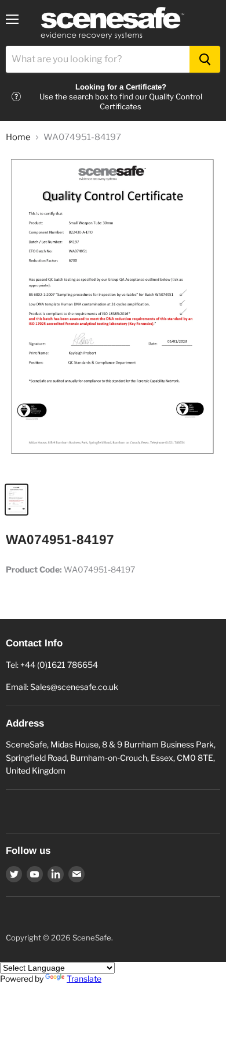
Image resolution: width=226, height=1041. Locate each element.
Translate (84, 978)
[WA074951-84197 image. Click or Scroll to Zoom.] (113, 314)
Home (18, 137)
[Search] (204, 59)
